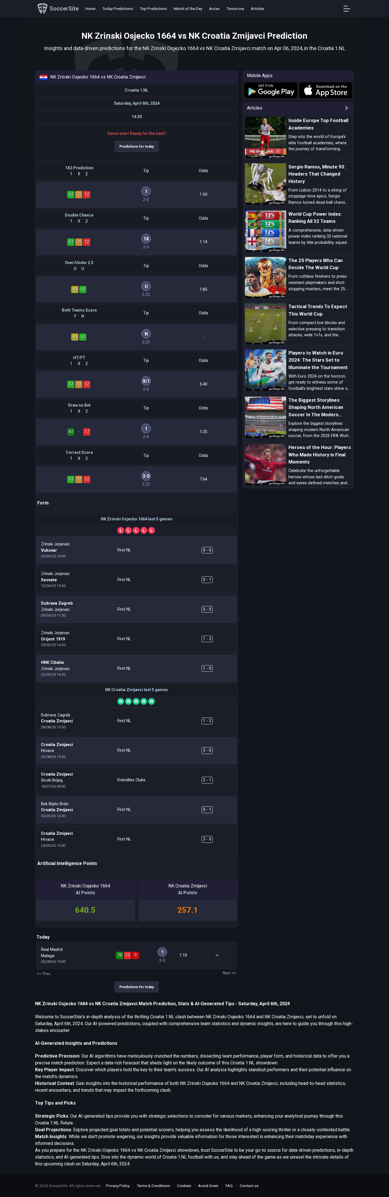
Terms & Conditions (153, 1185)
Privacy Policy (118, 1185)
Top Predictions (153, 8)
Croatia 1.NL (136, 90)
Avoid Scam (208, 1185)
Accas (214, 8)
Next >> (229, 973)
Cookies (184, 1185)
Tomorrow (235, 8)
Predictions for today (136, 147)
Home (90, 8)
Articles (257, 8)
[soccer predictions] (270, 90)
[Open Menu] (349, 9)
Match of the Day (188, 8)
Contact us (249, 1185)
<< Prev (43, 974)
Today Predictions (117, 8)
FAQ (229, 1185)
